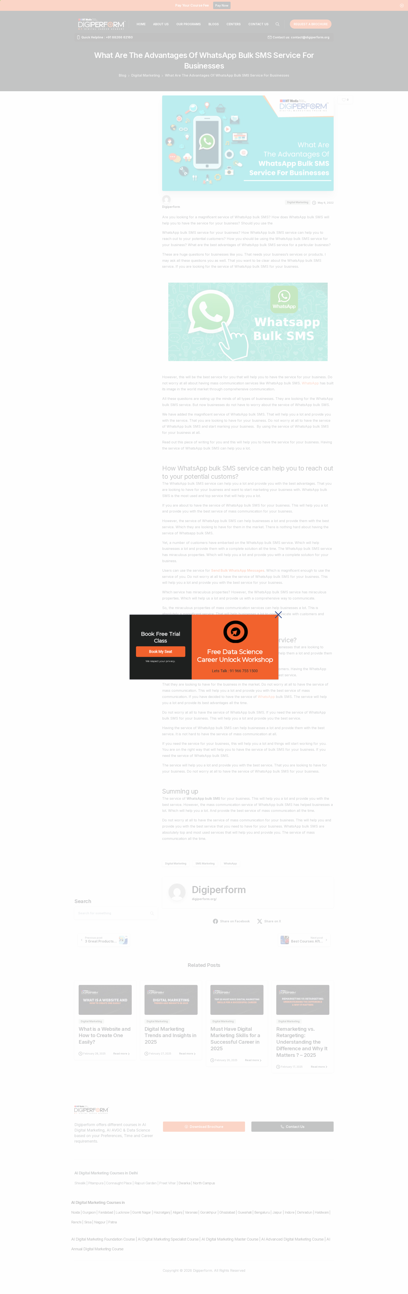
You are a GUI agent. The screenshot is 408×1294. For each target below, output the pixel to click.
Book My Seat (160, 651)
